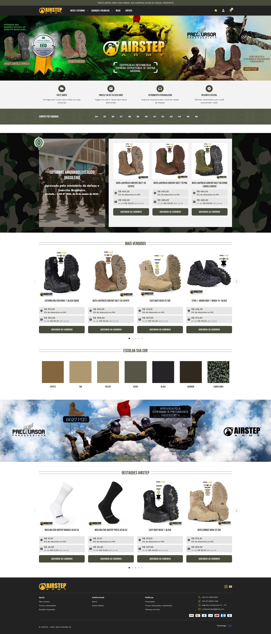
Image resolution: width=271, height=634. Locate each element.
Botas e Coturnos (77, 10)
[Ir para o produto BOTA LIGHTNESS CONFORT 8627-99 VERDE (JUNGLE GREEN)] (210, 161)
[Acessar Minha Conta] (223, 11)
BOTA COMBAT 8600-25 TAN (209, 530)
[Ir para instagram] (226, 586)
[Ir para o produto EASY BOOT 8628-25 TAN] (160, 274)
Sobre (94, 602)
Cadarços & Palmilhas (100, 10)
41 (154, 116)
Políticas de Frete (152, 610)
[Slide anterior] (35, 281)
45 (188, 116)
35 (104, 116)
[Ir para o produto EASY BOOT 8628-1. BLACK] (160, 503)
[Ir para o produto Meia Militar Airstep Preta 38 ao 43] (111, 503)
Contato (128, 10)
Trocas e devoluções (47, 606)
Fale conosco (44, 602)
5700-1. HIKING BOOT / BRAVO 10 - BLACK (209, 300)
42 (162, 116)
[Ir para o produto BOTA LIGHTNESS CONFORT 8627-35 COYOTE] (131, 161)
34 (96, 116)
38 (129, 116)
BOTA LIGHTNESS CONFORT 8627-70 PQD (170, 183)
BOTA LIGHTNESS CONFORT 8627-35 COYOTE (131, 184)
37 (121, 116)
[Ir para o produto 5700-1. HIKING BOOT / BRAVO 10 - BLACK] (209, 274)
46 (196, 116)
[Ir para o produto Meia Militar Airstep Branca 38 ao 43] (62, 503)
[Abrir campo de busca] (216, 10)
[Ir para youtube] (230, 586)
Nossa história (98, 606)
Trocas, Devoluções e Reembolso (158, 606)
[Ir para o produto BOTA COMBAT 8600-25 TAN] (209, 503)
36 (113, 116)
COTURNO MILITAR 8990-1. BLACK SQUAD (62, 300)
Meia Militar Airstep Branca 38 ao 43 (62, 530)
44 (179, 116)
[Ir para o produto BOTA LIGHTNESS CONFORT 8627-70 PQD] (170, 161)
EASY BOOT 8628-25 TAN (160, 300)
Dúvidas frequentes (47, 610)
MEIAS (118, 10)
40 (146, 116)
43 (171, 116)
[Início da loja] (51, 11)
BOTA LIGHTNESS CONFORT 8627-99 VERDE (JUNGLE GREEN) (209, 184)
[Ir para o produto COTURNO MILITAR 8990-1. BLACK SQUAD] (62, 274)
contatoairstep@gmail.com (213, 609)
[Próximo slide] (236, 281)
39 (137, 116)
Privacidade (150, 602)
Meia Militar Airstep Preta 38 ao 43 (111, 530)
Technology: (221, 626)
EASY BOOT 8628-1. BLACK (160, 530)
